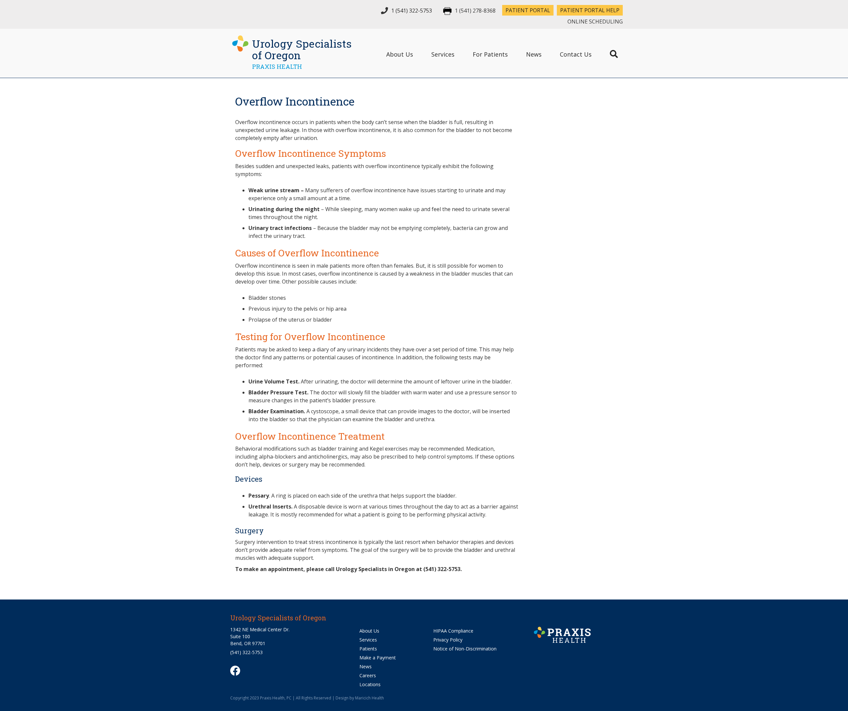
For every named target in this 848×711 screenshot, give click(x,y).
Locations (370, 684)
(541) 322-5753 (246, 652)
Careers (367, 675)
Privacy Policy (447, 640)
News (534, 54)
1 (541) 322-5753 (411, 10)
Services (442, 54)
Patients (368, 648)
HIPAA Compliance (453, 631)
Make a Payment (377, 657)
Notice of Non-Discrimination (465, 648)
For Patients (490, 54)
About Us (399, 54)
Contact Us (576, 54)
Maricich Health (369, 698)
